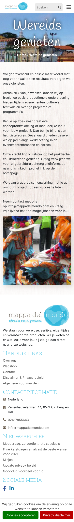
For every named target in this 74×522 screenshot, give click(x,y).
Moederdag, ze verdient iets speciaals (31, 444)
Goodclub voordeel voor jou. (24, 471)
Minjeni (8, 460)
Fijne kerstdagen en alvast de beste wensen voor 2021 (35, 451)
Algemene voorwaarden (20, 383)
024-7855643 (18, 420)
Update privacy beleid (19, 465)
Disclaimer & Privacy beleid (23, 377)
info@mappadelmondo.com (28, 428)
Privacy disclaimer (56, 515)
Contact (9, 372)
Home (21, 55)
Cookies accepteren (21, 515)
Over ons (9, 360)
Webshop (10, 366)
